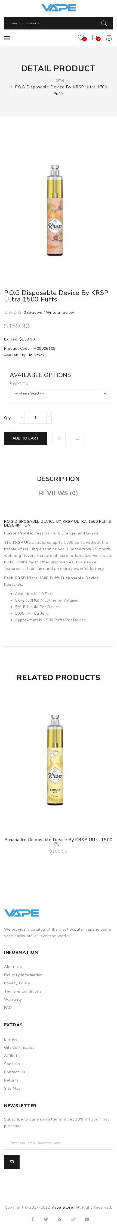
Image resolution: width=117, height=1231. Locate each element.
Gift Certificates (19, 1047)
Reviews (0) (58, 493)
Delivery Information (23, 975)
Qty (7, 417)
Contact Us (14, 1072)
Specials (12, 1063)
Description (58, 479)
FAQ (8, 1007)
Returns (11, 1080)
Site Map (12, 1088)
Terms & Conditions (23, 991)
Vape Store (62, 1207)
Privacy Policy (17, 983)
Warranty (13, 999)
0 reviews (33, 312)
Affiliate (12, 1055)
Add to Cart (26, 438)
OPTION (21, 384)
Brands (10, 1039)
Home (58, 80)
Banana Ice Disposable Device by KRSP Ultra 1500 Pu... (58, 842)
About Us (13, 966)
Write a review (60, 312)
